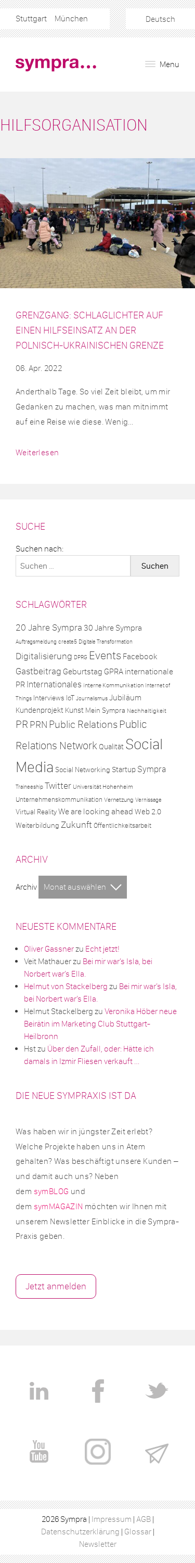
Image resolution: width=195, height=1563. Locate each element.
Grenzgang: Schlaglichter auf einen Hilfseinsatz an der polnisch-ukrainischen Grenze (90, 330)
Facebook (140, 656)
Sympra (151, 769)
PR (22, 724)
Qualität (111, 746)
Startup (124, 769)
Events (105, 655)
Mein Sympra (105, 710)
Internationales (54, 684)
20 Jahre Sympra (49, 627)
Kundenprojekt (39, 710)
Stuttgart (31, 18)
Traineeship (29, 787)
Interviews (48, 698)
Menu (168, 64)
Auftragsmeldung (36, 641)
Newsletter (97, 1544)
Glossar (137, 1531)
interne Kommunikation (113, 685)
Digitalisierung (44, 656)
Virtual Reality (36, 812)
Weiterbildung (37, 825)
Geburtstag (82, 671)
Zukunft (76, 824)
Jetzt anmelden (55, 1286)
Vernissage (148, 799)
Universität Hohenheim (103, 786)
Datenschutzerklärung (80, 1531)
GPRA (113, 671)
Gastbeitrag (38, 671)
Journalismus (92, 698)
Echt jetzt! (102, 949)
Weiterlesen (37, 452)
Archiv (26, 887)
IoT (70, 698)
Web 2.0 (148, 811)
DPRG (80, 657)
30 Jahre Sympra (113, 628)
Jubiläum (125, 697)
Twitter (58, 785)
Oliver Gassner (49, 949)
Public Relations (83, 724)
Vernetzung (119, 799)
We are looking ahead (95, 811)
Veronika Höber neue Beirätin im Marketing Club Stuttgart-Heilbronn (100, 1023)
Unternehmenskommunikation (59, 799)
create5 (67, 641)
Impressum (112, 1519)
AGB (143, 1519)
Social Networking (82, 769)
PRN (38, 725)
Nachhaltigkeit (146, 710)
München (71, 18)
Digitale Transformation (106, 641)
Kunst (74, 710)
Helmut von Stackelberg (66, 986)
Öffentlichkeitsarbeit (122, 825)
